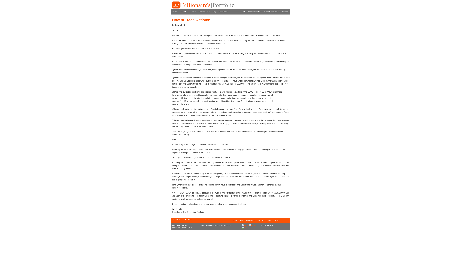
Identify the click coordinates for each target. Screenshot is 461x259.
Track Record (223, 12)
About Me (183, 12)
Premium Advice (204, 12)
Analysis (193, 12)
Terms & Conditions (265, 220)
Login (277, 220)
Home (175, 12)
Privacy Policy (238, 220)
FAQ (214, 12)
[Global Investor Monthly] (203, 5)
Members (285, 12)
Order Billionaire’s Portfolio (251, 12)
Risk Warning (250, 220)
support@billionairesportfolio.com (218, 225)
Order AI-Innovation (271, 12)
